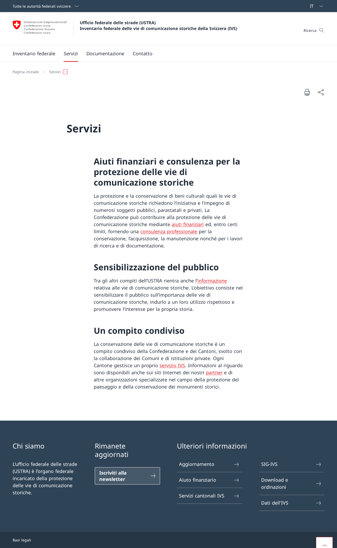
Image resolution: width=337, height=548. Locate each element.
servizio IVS (172, 365)
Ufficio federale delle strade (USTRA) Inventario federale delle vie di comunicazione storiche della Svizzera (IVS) (158, 25)
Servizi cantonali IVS (201, 495)
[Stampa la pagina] (307, 92)
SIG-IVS (269, 464)
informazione (212, 280)
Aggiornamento (196, 464)
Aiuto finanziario (197, 480)
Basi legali (22, 539)
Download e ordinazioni (274, 483)
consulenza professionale (168, 231)
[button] (34, 53)
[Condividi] (321, 92)
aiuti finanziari (188, 224)
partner (214, 372)
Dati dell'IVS (274, 503)
